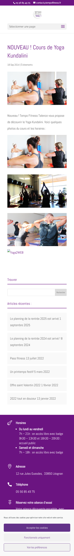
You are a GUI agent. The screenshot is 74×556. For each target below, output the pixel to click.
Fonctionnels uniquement (37, 537)
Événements (27, 64)
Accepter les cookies (37, 527)
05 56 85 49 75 (25, 492)
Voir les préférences (37, 547)
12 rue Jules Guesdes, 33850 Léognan (39, 473)
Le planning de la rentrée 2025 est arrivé (34, 319)
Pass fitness (17, 358)
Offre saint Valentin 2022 (25, 385)
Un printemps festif (21, 372)
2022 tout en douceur (23, 398)
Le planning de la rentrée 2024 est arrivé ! (35, 338)
